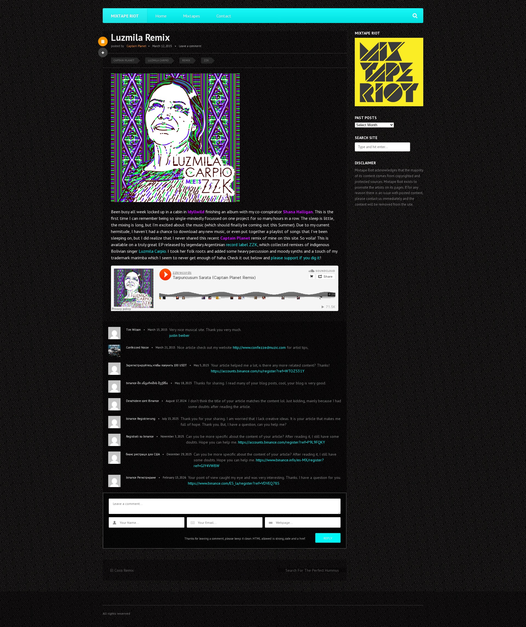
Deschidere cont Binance (142, 401)
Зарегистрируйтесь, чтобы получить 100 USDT (156, 365)
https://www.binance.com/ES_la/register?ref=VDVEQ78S (233, 483)
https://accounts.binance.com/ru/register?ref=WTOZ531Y (257, 371)
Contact (223, 16)
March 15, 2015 (157, 330)
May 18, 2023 (183, 383)
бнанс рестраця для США (143, 454)
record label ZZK (241, 244)
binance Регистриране (141, 477)
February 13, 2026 (174, 477)
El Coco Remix (122, 570)
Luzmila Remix (140, 37)
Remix (186, 60)
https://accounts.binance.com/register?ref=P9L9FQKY (281, 442)
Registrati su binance (140, 436)
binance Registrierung (140, 419)
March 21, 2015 (165, 347)
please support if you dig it (295, 257)
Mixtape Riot (125, 16)
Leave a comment (190, 46)
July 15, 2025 (170, 419)
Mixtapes (191, 16)
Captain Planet (136, 46)
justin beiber (179, 335)
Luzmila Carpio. (153, 251)
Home (161, 16)
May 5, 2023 (201, 365)
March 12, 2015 (162, 46)
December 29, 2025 (179, 454)
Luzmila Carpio (158, 60)
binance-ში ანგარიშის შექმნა (147, 383)
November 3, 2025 (172, 436)
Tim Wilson (133, 330)
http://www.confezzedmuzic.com (259, 347)
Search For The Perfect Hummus (312, 570)
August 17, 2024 (176, 401)
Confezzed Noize (137, 347)
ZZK (206, 60)
